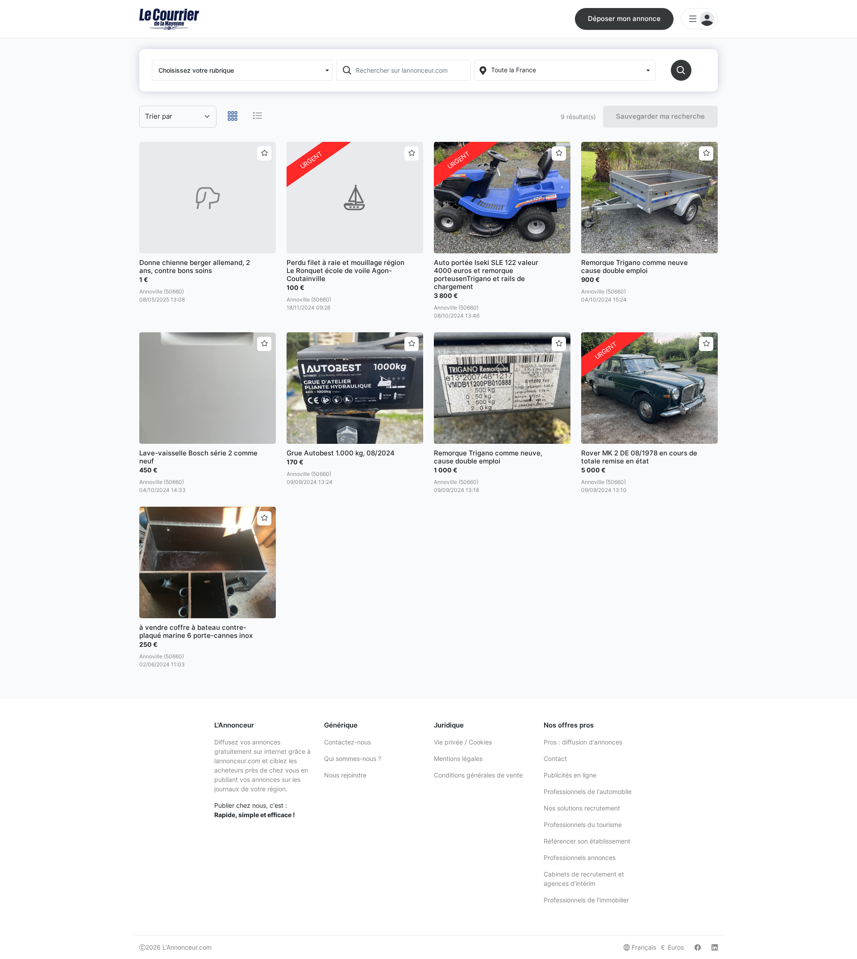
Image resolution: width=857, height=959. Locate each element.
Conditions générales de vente (478, 775)
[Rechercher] (681, 70)
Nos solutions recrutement (582, 808)
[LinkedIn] (714, 947)
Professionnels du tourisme (583, 824)
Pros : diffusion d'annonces (583, 742)
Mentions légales (458, 758)
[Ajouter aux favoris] (264, 153)
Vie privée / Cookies (463, 742)
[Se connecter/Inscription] (699, 18)
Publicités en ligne (570, 775)
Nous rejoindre (345, 775)
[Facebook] (698, 947)
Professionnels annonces (580, 857)
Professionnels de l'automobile (588, 791)
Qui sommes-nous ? (352, 758)
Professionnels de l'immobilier (586, 900)
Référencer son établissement (587, 841)
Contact (555, 758)
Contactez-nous (347, 742)
